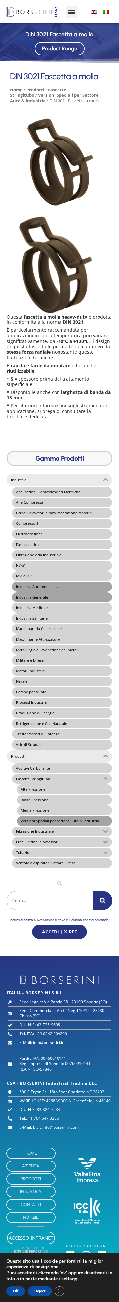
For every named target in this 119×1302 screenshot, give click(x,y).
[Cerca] (102, 900)
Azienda (30, 1165)
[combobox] (50, 900)
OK (16, 1291)
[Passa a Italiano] (106, 12)
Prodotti (35, 90)
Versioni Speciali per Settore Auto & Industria (54, 98)
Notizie (30, 1217)
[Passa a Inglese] (93, 12)
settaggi (70, 1279)
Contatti (31, 1204)
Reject (39, 1291)
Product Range (59, 48)
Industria (30, 1191)
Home (16, 90)
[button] (72, 12)
